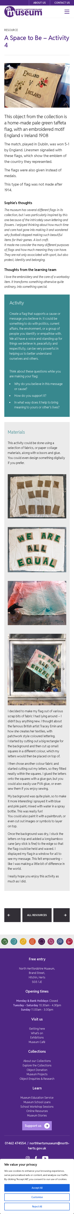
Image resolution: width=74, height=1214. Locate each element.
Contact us (62, 2)
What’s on (37, 1033)
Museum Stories (37, 1115)
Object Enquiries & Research (37, 1079)
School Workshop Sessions (37, 1106)
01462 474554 (15, 1143)
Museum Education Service (37, 1097)
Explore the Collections (37, 1065)
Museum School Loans (37, 1102)
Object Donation (37, 1070)
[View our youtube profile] (45, 1158)
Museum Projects (37, 1074)
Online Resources (37, 1111)
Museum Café (37, 1042)
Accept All (37, 1187)
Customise (37, 1197)
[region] (37, 1186)
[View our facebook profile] (36, 1158)
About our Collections (37, 1061)
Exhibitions (37, 1037)
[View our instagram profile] (28, 1158)
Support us (33, 1126)
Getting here (37, 1029)
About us (39, 2)
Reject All (37, 1206)
